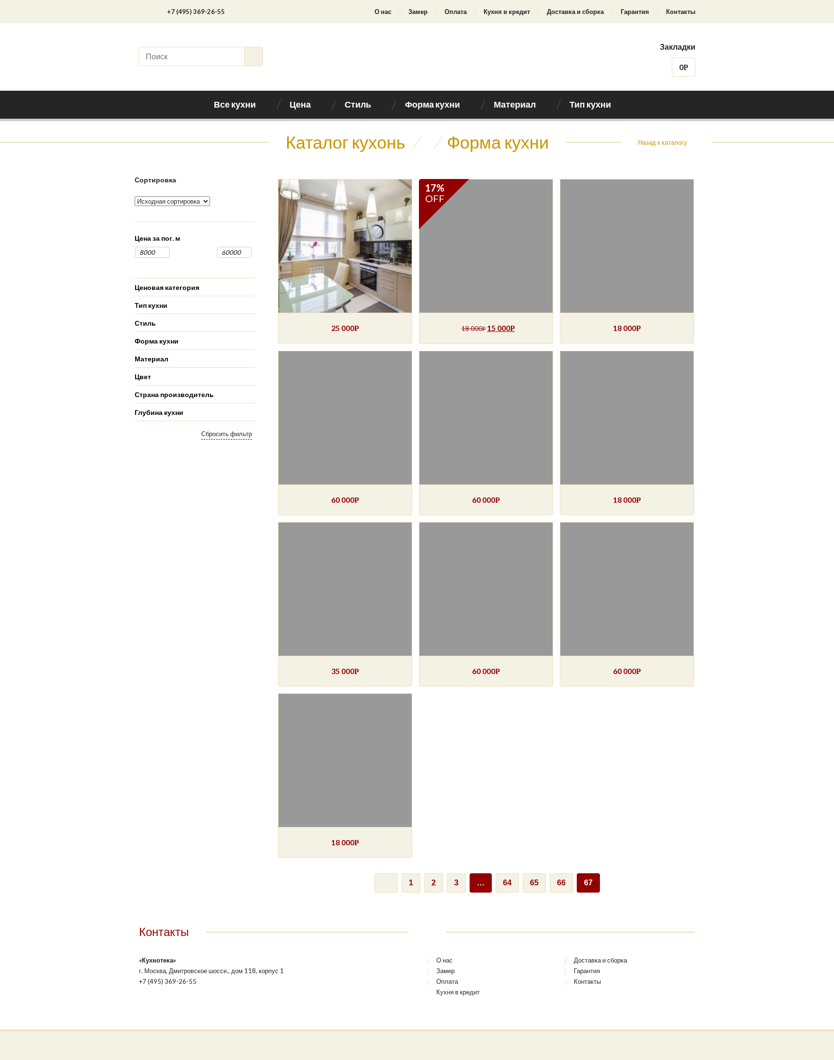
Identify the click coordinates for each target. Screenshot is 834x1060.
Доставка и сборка (575, 11)
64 (507, 883)
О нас (383, 11)
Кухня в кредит (507, 11)
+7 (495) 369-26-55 (196, 11)
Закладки (677, 46)
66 (561, 883)
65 (534, 883)
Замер (418, 11)
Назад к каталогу (662, 142)
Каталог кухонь (345, 142)
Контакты (680, 11)
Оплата (456, 11)
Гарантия (635, 11)
